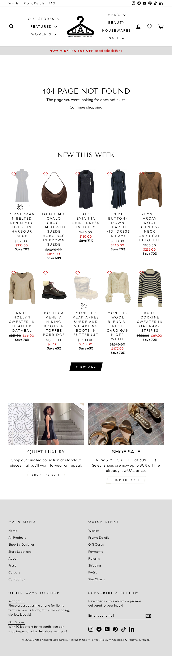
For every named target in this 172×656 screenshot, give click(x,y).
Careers (14, 572)
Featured (42, 26)
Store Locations (19, 552)
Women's (42, 34)
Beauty (116, 22)
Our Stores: (16, 622)
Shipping (94, 565)
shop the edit (46, 474)
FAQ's (92, 572)
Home (12, 531)
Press (12, 565)
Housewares (116, 30)
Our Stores (42, 19)
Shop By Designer (21, 544)
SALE (115, 38)
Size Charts (96, 579)
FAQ (51, 3)
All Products (17, 538)
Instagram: (16, 601)
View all (86, 367)
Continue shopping (86, 107)
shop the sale (126, 479)
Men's (115, 15)
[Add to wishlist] (13, 174)
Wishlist (14, 3)
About (13, 558)
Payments (95, 552)
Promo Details (34, 3)
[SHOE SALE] (126, 424)
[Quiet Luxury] (46, 424)
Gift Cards (96, 544)
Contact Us (16, 579)
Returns (94, 558)
